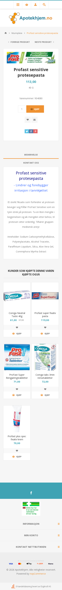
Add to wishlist (28, 120)
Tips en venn (34, 120)
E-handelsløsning (24, 586)
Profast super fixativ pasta (45, 314)
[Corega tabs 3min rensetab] (45, 357)
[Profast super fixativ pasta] (45, 295)
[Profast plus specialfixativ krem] (16, 419)
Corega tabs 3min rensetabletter (45, 376)
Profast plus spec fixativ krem (17, 438)
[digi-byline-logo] (13, 586)
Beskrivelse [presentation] (31, 154)
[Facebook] (31, 493)
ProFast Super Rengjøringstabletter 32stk (17, 378)
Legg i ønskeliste (16, 327)
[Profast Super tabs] (16, 357)
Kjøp (36, 109)
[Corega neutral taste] (16, 295)
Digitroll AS (46, 586)
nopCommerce (38, 573)
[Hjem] (5, 33)
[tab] (31, 155)
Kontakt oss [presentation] (31, 162)
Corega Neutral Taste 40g (17, 314)
